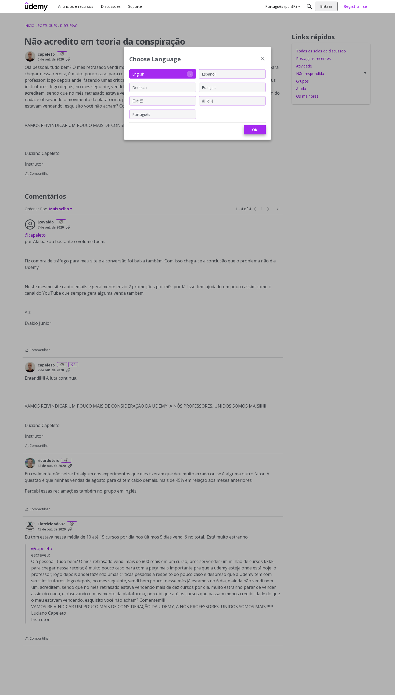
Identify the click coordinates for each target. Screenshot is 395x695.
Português (141, 114)
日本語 (137, 100)
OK (254, 129)
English (138, 73)
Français (209, 87)
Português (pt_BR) (281, 6)
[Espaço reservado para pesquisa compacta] (309, 6)
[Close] (262, 59)
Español (209, 73)
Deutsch (139, 87)
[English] (36, 6)
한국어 (207, 100)
